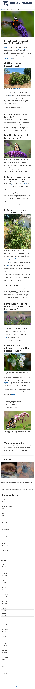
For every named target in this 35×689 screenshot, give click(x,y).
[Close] (23, 337)
